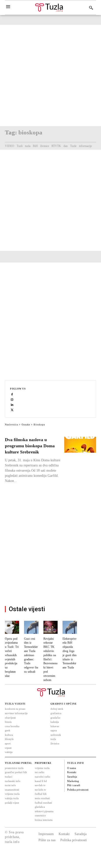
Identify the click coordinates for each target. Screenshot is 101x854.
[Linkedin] (12, 405)
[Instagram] (12, 399)
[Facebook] (12, 394)
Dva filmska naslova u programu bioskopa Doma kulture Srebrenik (30, 445)
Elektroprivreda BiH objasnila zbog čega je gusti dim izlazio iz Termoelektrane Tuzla (69, 653)
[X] (12, 410)
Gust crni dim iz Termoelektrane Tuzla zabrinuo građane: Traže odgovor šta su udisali (31, 655)
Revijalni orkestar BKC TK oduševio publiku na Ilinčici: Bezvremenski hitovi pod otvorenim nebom (50, 659)
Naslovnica (11, 424)
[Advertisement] (50, 75)
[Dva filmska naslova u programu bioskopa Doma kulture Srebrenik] (80, 445)
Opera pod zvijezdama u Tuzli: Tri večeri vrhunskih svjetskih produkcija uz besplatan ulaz (12, 657)
